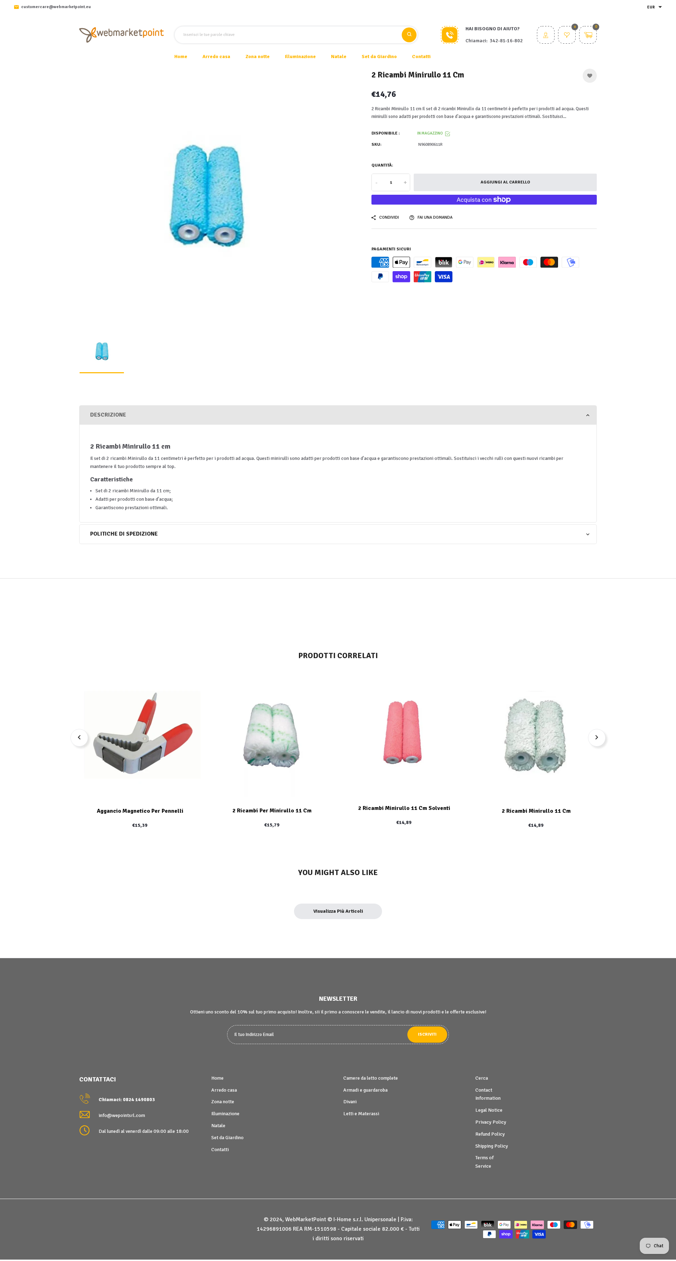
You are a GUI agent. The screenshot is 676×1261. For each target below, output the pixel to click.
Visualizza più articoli (338, 911)
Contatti (421, 57)
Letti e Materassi (361, 1114)
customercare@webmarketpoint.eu (56, 7)
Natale (218, 1126)
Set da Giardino (227, 1138)
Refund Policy (490, 1134)
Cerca (481, 1078)
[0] (567, 36)
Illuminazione (225, 1114)
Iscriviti (427, 1034)
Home (180, 57)
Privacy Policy (490, 1122)
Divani (350, 1102)
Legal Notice (488, 1110)
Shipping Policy (491, 1146)
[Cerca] (409, 34)
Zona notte (222, 1102)
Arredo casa (224, 1090)
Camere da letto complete (370, 1078)
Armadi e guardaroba (365, 1090)
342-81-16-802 (506, 41)
